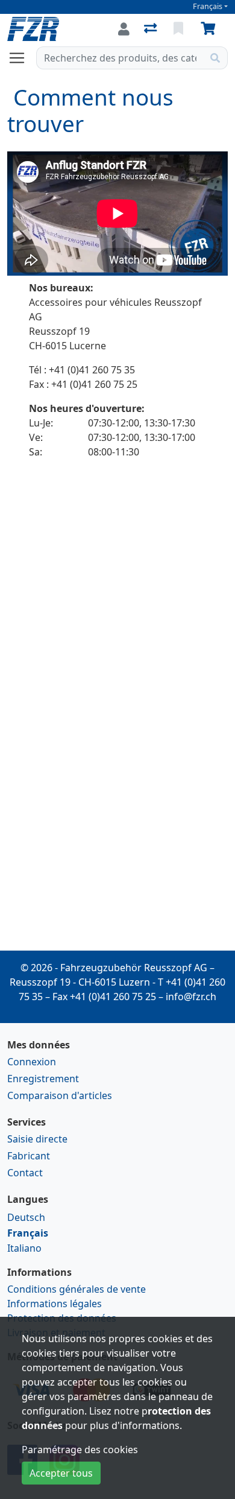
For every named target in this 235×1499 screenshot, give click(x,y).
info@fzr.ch (191, 996)
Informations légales (54, 1303)
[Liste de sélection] (179, 29)
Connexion (31, 1061)
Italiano (24, 1248)
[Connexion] (124, 29)
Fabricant (28, 1155)
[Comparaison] (151, 29)
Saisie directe (37, 1139)
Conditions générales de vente (76, 1289)
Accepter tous (61, 1473)
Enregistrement (43, 1078)
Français (207, 6)
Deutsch (26, 1217)
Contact (25, 1172)
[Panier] (210, 29)
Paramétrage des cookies (80, 1449)
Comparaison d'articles (59, 1095)
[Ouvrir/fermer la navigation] (21, 58)
